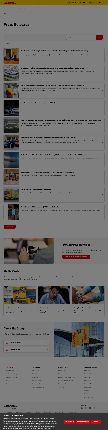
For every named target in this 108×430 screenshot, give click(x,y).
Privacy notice (40, 428)
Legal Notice (47, 428)
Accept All (95, 421)
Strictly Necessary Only (83, 421)
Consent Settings (69, 421)
